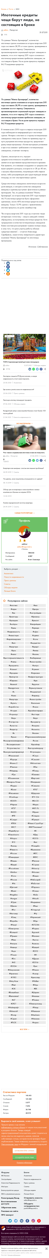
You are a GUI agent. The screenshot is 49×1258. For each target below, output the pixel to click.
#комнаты (35, 729)
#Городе (13, 759)
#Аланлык (35, 996)
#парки (13, 609)
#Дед (35, 835)
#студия (13, 711)
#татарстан (13, 722)
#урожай (35, 932)
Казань (3, 9)
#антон (35, 940)
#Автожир (14, 913)
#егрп (35, 718)
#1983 (13, 977)
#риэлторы (13, 617)
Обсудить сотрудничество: (32, 1206)
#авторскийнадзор (35, 748)
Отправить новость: (33, 1199)
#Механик (35, 1019)
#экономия (35, 703)
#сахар (35, 974)
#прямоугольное (35, 688)
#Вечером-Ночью (13, 782)
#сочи (35, 639)
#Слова (35, 891)
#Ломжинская (13, 778)
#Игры (35, 985)
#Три (14, 774)
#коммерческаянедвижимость (13, 741)
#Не (13, 883)
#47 (13, 1000)
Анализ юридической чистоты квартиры (18, 503)
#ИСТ (13, 827)
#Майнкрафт (13, 1007)
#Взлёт (13, 891)
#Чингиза (13, 767)
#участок (13, 726)
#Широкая (35, 793)
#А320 (13, 812)
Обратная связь (8, 1207)
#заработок (14, 707)
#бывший (35, 947)
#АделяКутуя (14, 831)
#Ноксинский (14, 756)
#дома (13, 737)
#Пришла (13, 936)
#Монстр (35, 868)
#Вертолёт (35, 778)
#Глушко (13, 786)
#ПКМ (13, 823)
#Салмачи (35, 786)
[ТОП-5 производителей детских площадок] (24, 346)
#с (14, 692)
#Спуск (35, 756)
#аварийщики (35, 624)
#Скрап (14, 1019)
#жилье (35, 650)
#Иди (35, 921)
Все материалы (24, 423)
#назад (13, 846)
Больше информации (14, 1255)
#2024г (14, 966)
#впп (13, 643)
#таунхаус (13, 714)
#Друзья (35, 959)
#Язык (35, 906)
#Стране (35, 865)
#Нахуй (14, 925)
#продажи (14, 673)
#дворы (35, 609)
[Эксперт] (24, 540)
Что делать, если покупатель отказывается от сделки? (22, 479)
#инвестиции (14, 635)
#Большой (13, 932)
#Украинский (35, 917)
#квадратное (13, 688)
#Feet (14, 985)
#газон (35, 707)
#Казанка (35, 936)
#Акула (35, 804)
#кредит (35, 647)
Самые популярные (24, 513)
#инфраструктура (35, 677)
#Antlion (13, 872)
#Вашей (14, 865)
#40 (13, 962)
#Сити (13, 876)
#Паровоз (35, 887)
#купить (14, 703)
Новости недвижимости (22, 417)
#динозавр (35, 977)
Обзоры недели (40, 365)
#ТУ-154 (35, 797)
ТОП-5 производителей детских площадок (21, 362)
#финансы (35, 617)
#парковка (35, 673)
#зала (13, 696)
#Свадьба (35, 846)
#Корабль (13, 921)
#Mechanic (35, 1015)
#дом (13, 650)
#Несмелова (13, 793)
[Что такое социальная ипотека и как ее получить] (24, 437)
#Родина (35, 928)
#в (14, 733)
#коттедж (35, 714)
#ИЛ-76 (35, 808)
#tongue (13, 898)
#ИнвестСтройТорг (35, 823)
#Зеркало (13, 680)
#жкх (35, 605)
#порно (35, 1022)
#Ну (35, 913)
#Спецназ (35, 816)
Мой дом (4, 1187)
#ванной (13, 684)
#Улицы (35, 1007)
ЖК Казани (5, 1176)
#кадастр (13, 729)
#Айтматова (35, 763)
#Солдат (13, 820)
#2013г (35, 838)
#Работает (35, 883)
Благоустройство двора (10, 1190)
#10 (13, 842)
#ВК (35, 989)
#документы (13, 665)
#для (35, 680)
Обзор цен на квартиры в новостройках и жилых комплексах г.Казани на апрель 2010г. (21, 490)
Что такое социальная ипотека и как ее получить (24, 453)
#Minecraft (13, 1011)
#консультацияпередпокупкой (13, 752)
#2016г (35, 962)
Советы (43, 456)
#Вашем (13, 861)
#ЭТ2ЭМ (35, 925)
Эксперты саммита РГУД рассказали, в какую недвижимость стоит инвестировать (20, 377)
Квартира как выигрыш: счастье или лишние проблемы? (23, 468)
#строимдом (35, 752)
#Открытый (35, 910)
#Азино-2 (13, 763)
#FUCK (13, 1022)
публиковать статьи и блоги (13, 1127)
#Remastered (13, 996)
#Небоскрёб (35, 880)
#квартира (13, 647)
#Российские (14, 868)
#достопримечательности (13, 658)
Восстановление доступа (9, 1202)
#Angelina (13, 895)
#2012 (35, 951)
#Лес (35, 767)
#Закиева (35, 774)
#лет (35, 842)
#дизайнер (35, 744)
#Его (13, 959)
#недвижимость (13, 632)
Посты (11, 9)
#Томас (14, 955)
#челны (13, 662)
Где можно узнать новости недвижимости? (18, 389)
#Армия (35, 812)
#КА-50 (35, 801)
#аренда (35, 628)
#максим (35, 943)
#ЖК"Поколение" (35, 827)
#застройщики (35, 613)
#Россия (13, 880)
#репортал (13, 677)
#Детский (13, 887)
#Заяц (13, 917)
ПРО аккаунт (7, 1215)
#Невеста (13, 850)
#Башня (35, 876)
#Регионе (35, 861)
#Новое (35, 970)
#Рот (14, 910)
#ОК (13, 989)
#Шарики (35, 992)
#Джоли (13, 906)
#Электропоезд (35, 1004)
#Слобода (13, 797)
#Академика (35, 782)
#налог (13, 654)
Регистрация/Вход (10, 1198)
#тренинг (35, 669)
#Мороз (13, 838)
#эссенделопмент (13, 744)
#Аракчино (13, 974)
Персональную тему (9, 1144)
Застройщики (6, 1179)
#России (13, 853)
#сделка (35, 635)
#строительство (13, 748)
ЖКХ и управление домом (10, 1194)
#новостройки (35, 699)
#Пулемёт (35, 820)
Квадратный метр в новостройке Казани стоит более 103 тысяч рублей (24, 412)
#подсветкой (35, 692)
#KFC (35, 853)
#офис (35, 632)
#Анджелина (35, 902)
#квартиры (13, 699)
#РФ (13, 816)
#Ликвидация (14, 857)
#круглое (35, 684)
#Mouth (35, 898)
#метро (35, 665)
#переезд (35, 696)
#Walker (35, 981)
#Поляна (35, 1000)
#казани (35, 733)
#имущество (35, 643)
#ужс (35, 966)
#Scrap (13, 1015)
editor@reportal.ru (24, 547)
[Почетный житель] (20, 540)
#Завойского (13, 835)
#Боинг (13, 789)
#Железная (35, 1011)
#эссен (35, 741)
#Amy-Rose (13, 981)
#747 (35, 789)
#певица (13, 947)
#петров (13, 943)
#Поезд (35, 771)
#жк (13, 613)
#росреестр (35, 722)
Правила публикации (24, 1163)
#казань (35, 654)
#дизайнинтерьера (35, 711)
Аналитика (18, 383)
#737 (13, 808)
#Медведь (14, 771)
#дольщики (13, 620)
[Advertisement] (24, 305)
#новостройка (35, 662)
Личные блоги (10, 591)
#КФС (35, 857)
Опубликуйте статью (24, 1151)
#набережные (35, 658)
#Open (13, 902)
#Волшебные (14, 992)
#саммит (13, 669)
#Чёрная (13, 804)
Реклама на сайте (9, 1211)
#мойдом (13, 624)
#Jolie (35, 895)
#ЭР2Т (13, 1004)
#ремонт (35, 620)
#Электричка (14, 928)
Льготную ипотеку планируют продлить (17, 400)
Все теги (23, 1029)
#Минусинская (13, 970)
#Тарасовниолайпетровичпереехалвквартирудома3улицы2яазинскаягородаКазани (35, 737)
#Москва (35, 872)
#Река (13, 940)
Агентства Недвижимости (10, 1183)
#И (35, 955)
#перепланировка (14, 639)
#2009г (13, 801)
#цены (13, 628)
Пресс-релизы (19, 393)
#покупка (35, 726)
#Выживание (35, 850)
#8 (35, 831)
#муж (13, 951)
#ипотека (13, 605)
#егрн (13, 718)
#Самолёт (35, 759)
